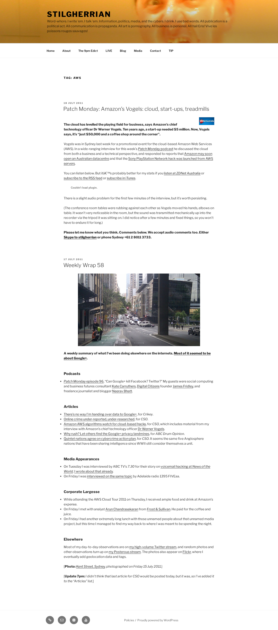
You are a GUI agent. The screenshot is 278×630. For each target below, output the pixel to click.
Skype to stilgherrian (80, 237)
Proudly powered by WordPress (157, 620)
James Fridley (183, 386)
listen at (182, 173)
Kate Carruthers (124, 386)
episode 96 (84, 381)
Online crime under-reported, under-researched (99, 419)
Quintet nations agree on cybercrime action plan (100, 439)
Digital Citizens (148, 386)
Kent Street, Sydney (90, 566)
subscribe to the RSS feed (83, 178)
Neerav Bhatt (122, 391)
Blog (123, 50)
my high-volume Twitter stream (152, 547)
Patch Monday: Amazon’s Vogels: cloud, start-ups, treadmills (136, 109)
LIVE (109, 50)
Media (138, 50)
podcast (155, 149)
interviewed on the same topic (109, 476)
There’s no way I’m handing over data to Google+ (100, 414)
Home (51, 50)
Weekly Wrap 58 (83, 265)
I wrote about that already (93, 471)
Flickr (187, 552)
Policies (129, 620)
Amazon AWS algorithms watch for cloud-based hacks (105, 424)
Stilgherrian (79, 14)
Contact (155, 50)
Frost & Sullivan (158, 509)
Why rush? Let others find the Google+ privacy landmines (106, 434)
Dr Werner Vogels (151, 429)
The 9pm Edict (88, 50)
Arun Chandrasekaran (121, 509)
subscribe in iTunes (121, 178)
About (66, 50)
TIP (171, 50)
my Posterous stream (125, 552)
